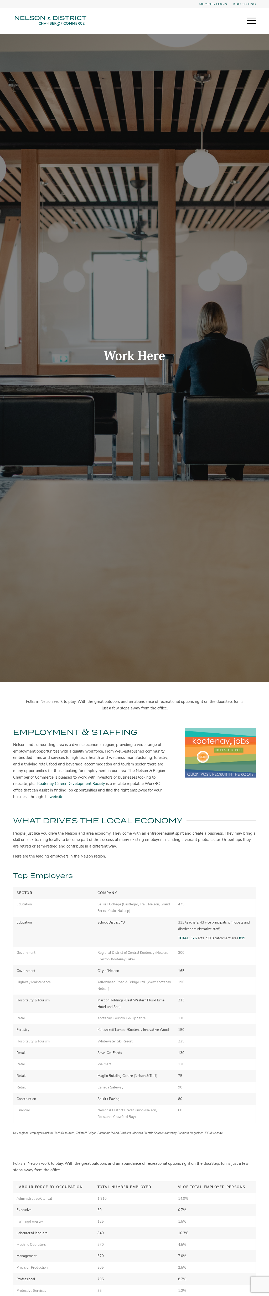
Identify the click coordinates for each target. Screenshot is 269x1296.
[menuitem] (213, 4)
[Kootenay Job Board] (220, 753)
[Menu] (249, 21)
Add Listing (244, 4)
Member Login (213, 4)
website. (56, 796)
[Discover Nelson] (50, 21)
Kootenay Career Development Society (71, 783)
